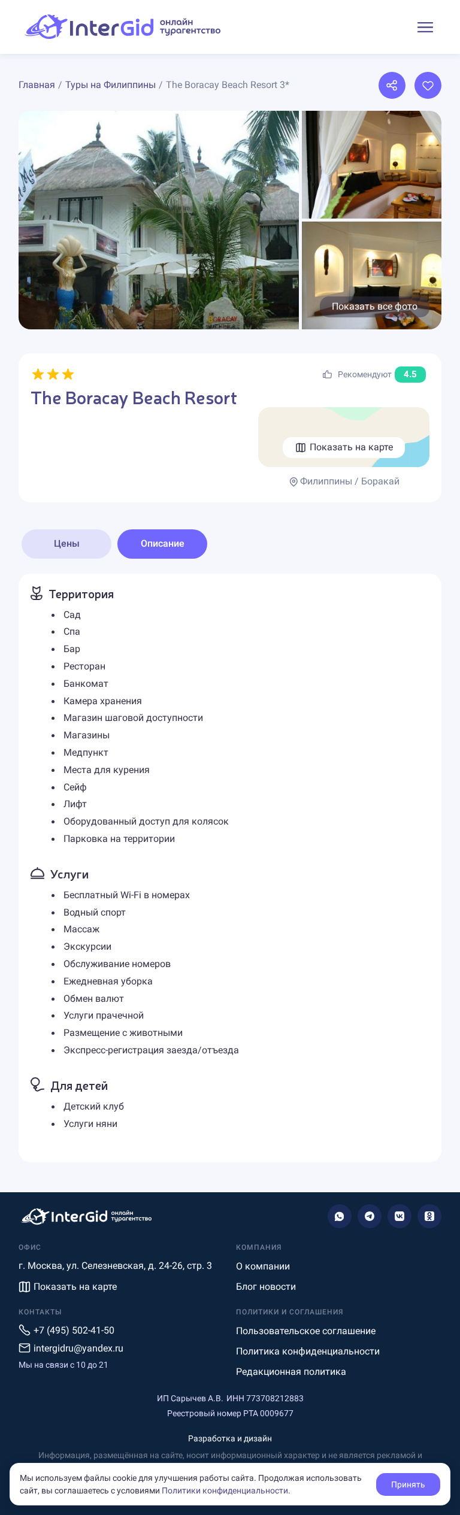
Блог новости (266, 1286)
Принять (408, 1484)
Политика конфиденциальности (308, 1351)
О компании (263, 1266)
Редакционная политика (291, 1371)
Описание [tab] (162, 543)
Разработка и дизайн (230, 1438)
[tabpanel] (230, 868)
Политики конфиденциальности (225, 1490)
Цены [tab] (67, 543)
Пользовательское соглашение (306, 1331)
